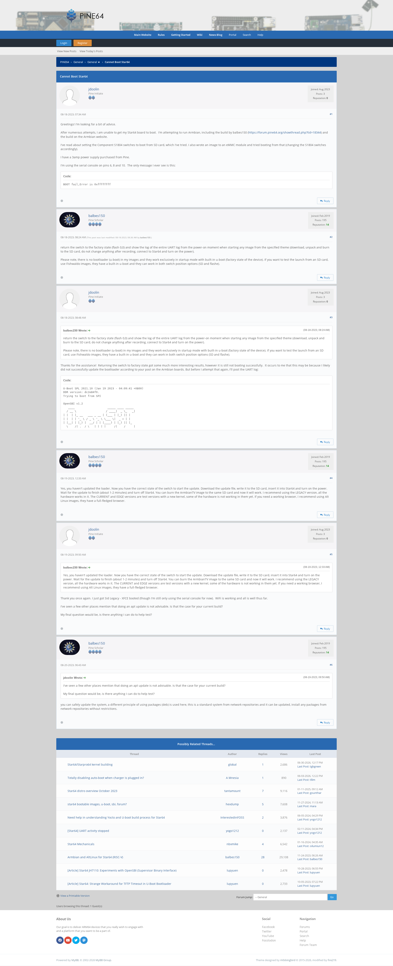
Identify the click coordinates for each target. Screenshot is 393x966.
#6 (331, 664)
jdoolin (93, 89)
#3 (331, 317)
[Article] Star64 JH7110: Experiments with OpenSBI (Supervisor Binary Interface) (122, 870)
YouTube (268, 936)
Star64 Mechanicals (81, 844)
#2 (331, 236)
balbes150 (96, 215)
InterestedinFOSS (232, 817)
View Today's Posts (91, 51)
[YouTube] (68, 940)
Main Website (142, 35)
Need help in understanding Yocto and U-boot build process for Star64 (116, 817)
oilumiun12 (317, 846)
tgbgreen (315, 766)
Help (260, 35)
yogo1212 (316, 819)
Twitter (267, 931)
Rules (161, 35)
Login (63, 43)
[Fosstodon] (84, 940)
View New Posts (66, 51)
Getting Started (180, 35)
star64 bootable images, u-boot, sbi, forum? (97, 804)
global (232, 764)
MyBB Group (103, 960)
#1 (331, 114)
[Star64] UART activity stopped (88, 831)
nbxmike (232, 844)
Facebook (268, 927)
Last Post (303, 766)
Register (82, 43)
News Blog (215, 35)
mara (313, 806)
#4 (331, 478)
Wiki (199, 35)
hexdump (232, 804)
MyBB (75, 960)
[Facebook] (60, 940)
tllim (312, 780)
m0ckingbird (287, 960)
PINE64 (64, 62)
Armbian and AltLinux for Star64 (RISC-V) (95, 857)
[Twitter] (76, 940)
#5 (331, 554)
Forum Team (308, 945)
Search (247, 35)
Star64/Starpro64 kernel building (90, 764)
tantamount (232, 791)
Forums (305, 927)
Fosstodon (269, 940)
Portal (232, 35)
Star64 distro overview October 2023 (92, 791)
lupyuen (232, 870)
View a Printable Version (75, 895)
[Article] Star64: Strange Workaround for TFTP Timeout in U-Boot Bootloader (119, 884)
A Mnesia (232, 778)
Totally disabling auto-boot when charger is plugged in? (106, 778)
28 (262, 857)
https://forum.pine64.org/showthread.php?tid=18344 (284, 132)
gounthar (315, 793)
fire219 (332, 960)
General (78, 62)
